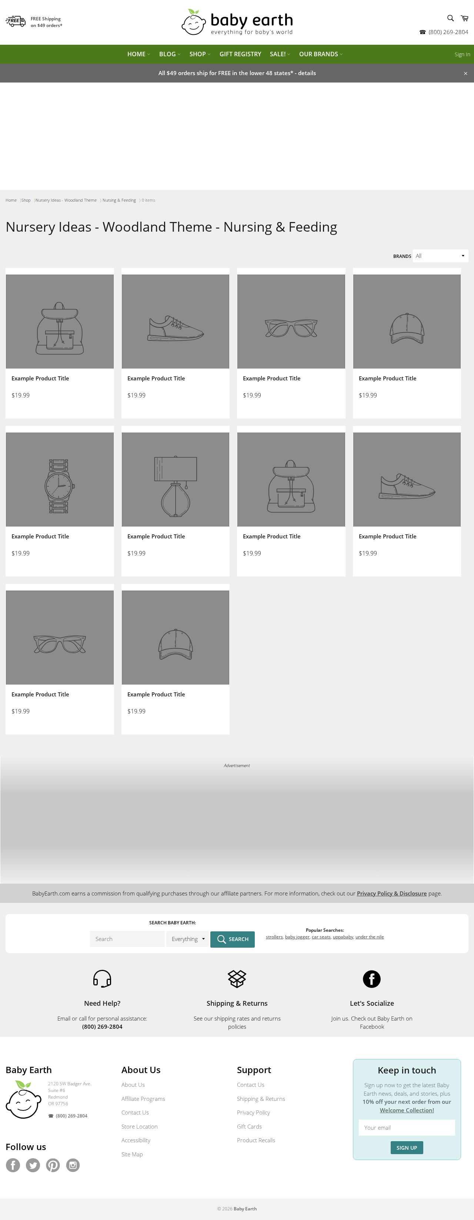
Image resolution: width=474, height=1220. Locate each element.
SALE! (278, 54)
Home (137, 54)
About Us (133, 1084)
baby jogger (297, 937)
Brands (402, 256)
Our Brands (319, 54)
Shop (198, 54)
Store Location (139, 1126)
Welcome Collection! (407, 1110)
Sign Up (407, 1147)
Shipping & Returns (261, 1098)
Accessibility (135, 1140)
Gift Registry (240, 54)
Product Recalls (256, 1140)
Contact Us (135, 1112)
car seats (321, 937)
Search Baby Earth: (172, 923)
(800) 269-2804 (448, 32)
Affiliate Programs (143, 1098)
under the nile (370, 937)
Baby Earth (245, 1209)
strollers (274, 937)
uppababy (343, 937)
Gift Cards (249, 1126)
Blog (168, 54)
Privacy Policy (253, 1112)
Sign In (462, 54)
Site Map (132, 1154)
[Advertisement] (237, 138)
